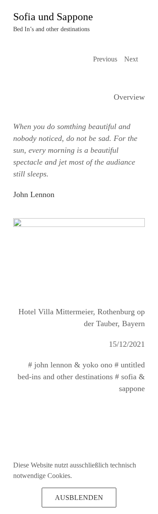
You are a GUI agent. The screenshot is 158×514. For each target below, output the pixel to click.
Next (131, 59)
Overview (129, 97)
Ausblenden (79, 497)
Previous (105, 59)
